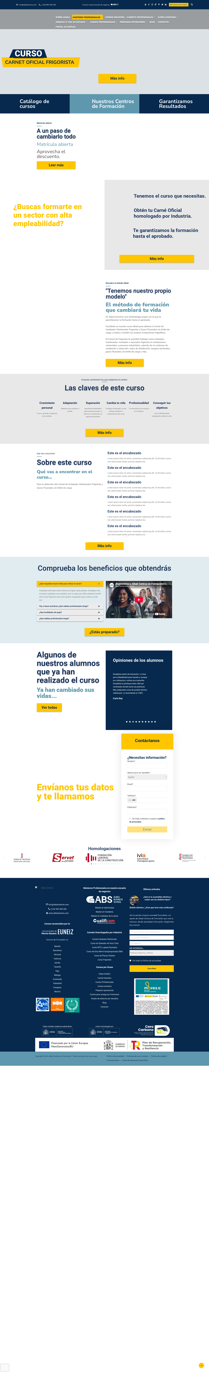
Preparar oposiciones (132, 22)
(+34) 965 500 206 (49, 5)
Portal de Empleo (66, 27)
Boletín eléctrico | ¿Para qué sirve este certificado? (152, 907)
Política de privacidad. (151, 960)
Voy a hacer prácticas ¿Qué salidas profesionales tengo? (63, 606)
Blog (152, 22)
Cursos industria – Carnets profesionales (129, 17)
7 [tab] (145, 721)
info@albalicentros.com (28, 5)
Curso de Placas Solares (104, 955)
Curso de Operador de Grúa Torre (104, 943)
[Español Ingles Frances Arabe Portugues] (190, 1317)
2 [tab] (130, 721)
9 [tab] (152, 721)
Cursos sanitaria (105, 986)
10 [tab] (155, 721)
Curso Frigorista (104, 960)
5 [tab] (139, 721)
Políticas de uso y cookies (137, 1056)
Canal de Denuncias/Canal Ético (135, 1060)
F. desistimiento (113, 1060)
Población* (132, 807)
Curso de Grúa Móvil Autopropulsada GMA (104, 951)
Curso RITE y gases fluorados (104, 947)
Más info (117, 78)
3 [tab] (133, 721)
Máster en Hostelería (104, 912)
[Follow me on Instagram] (152, 5)
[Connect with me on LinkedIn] (166, 5)
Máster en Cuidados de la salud (104, 916)
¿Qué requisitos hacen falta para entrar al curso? (60, 584)
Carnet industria (104, 978)
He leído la (147, 960)
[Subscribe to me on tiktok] (155, 4)
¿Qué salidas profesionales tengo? (54, 618)
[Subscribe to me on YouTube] (145, 5)
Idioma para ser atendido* (138, 773)
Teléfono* (131, 798)
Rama (176, 1343)
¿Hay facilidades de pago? (50, 612)
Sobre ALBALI (63, 17)
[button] (70, 584)
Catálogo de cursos (34, 104)
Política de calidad (158, 1056)
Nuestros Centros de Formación (113, 104)
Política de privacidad (115, 1056)
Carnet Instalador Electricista (104, 939)
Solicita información (179, 5)
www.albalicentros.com (59, 913)
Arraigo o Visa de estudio (70, 22)
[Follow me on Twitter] (162, 5)
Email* (130, 784)
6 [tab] (142, 721)
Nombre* (131, 761)
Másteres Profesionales (86, 17)
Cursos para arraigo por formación (104, 994)
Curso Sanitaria (167, 17)
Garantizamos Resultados (176, 104)
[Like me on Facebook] (149, 5)
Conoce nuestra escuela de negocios (96, 5)
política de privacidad (182, 1359)
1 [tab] (126, 721)
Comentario (178, 1348)
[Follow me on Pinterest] (159, 5)
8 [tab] (148, 721)
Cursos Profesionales (102, 22)
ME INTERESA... (137, 948)
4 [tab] (136, 721)
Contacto (163, 22)
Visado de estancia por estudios (104, 998)
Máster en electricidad (104, 908)
